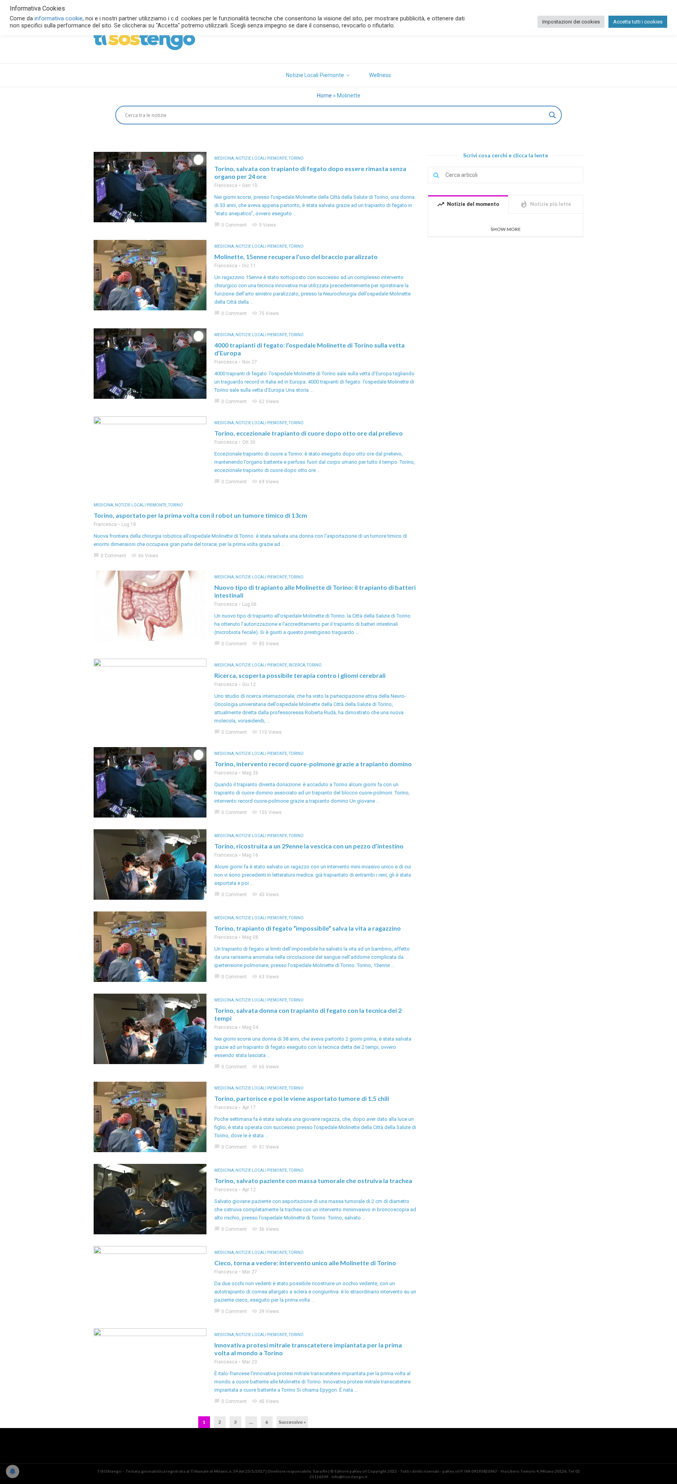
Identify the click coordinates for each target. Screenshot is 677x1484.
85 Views (265, 644)
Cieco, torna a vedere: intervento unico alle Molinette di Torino (305, 1262)
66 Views (144, 555)
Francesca (225, 185)
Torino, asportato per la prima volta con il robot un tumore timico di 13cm (200, 515)
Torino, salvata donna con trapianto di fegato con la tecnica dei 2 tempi (308, 1014)
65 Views (265, 1067)
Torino (296, 158)
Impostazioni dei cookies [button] (571, 22)
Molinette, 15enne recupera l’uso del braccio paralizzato (296, 256)
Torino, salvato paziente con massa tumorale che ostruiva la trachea (313, 1180)
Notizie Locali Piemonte (315, 75)
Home (324, 95)
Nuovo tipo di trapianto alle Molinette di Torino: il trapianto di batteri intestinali (315, 591)
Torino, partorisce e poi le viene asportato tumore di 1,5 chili (301, 1098)
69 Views (265, 481)
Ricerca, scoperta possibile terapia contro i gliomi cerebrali (300, 675)
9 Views (264, 225)
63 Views (265, 977)
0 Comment (230, 225)
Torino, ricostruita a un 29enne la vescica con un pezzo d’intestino (309, 846)
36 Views (265, 1229)
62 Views (265, 401)
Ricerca (297, 665)
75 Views (265, 313)
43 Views (265, 894)
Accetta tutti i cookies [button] (638, 22)
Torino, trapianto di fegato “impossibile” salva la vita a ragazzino (307, 928)
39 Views (265, 1311)
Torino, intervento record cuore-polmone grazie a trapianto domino (313, 763)
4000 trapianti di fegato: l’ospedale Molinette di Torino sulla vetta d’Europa (309, 349)
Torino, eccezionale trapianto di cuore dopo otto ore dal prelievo (308, 433)
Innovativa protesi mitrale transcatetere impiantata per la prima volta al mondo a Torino (308, 1348)
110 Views (267, 732)
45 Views (265, 1401)
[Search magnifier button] (552, 115)
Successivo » (292, 1422)
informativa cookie (58, 18)
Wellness (380, 75)
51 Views (265, 1147)
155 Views (267, 812)
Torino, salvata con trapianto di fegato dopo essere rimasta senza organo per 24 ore (310, 172)
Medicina (224, 158)
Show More (506, 229)
